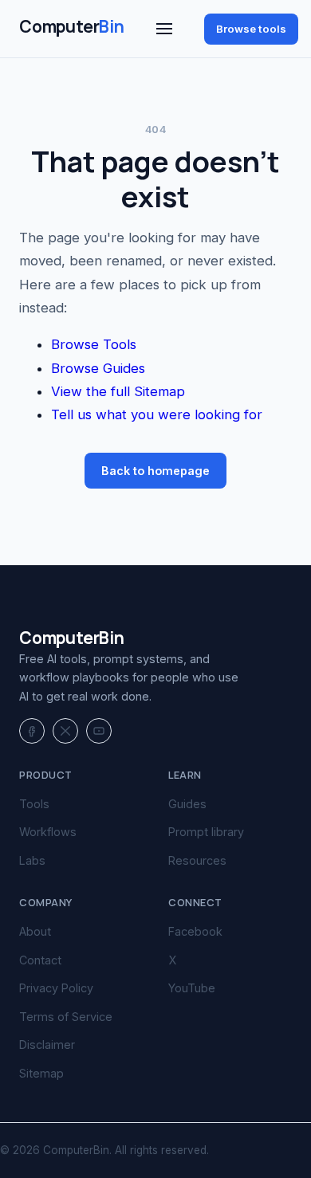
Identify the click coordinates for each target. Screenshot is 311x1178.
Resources (197, 860)
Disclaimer (47, 1044)
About (35, 931)
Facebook (195, 931)
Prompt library (206, 831)
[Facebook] (32, 731)
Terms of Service (65, 1016)
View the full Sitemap (118, 391)
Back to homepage (155, 470)
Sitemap (41, 1073)
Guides (187, 804)
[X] (65, 731)
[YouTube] (99, 731)
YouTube (191, 988)
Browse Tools (93, 344)
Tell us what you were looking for (156, 414)
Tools (34, 804)
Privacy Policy (56, 988)
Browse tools (251, 28)
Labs (32, 860)
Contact (40, 960)
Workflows (48, 831)
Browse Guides (98, 368)
